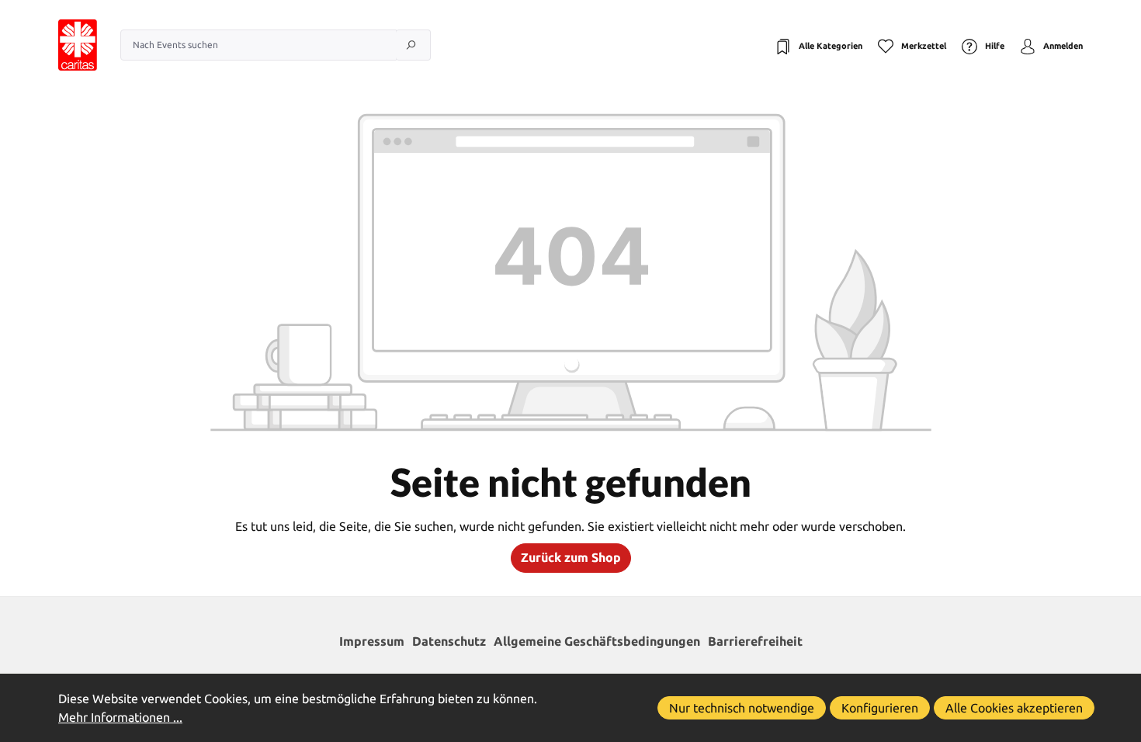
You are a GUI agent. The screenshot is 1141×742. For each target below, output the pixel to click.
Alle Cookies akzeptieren (1014, 708)
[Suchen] (413, 45)
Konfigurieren (879, 708)
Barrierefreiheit (755, 641)
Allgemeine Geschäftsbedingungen (597, 641)
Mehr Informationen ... (120, 717)
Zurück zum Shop (571, 557)
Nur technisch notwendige (741, 708)
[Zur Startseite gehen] (62, 45)
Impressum (371, 641)
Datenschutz (449, 641)
